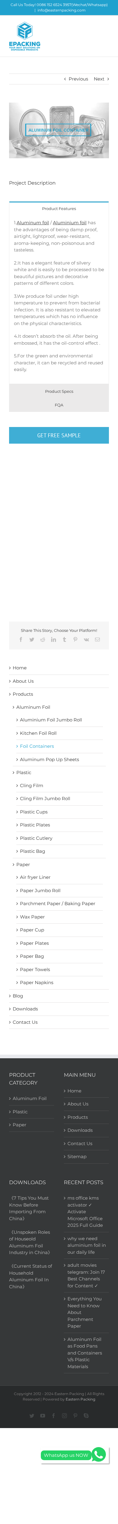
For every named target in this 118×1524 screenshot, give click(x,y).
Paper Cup (32, 930)
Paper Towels (35, 969)
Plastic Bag (32, 851)
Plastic (23, 772)
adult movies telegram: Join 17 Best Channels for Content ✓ (86, 1275)
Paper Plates (34, 943)
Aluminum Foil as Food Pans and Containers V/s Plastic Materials (84, 1352)
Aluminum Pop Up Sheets (49, 759)
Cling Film (31, 785)
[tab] (59, 208)
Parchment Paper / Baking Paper (57, 903)
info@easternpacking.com (62, 10)
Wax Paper (32, 917)
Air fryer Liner (35, 877)
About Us (23, 681)
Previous (78, 79)
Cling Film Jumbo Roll (45, 798)
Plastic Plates (35, 825)
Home (20, 668)
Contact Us (25, 1022)
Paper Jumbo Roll (40, 890)
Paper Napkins (36, 982)
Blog (18, 996)
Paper (23, 864)
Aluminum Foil (33, 707)
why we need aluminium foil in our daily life (86, 1245)
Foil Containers (37, 746)
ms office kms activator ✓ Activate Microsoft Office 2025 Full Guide (85, 1211)
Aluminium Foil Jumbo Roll (51, 720)
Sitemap (77, 1156)
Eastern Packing (80, 1399)
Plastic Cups (34, 812)
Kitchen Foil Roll (38, 733)
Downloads (25, 1009)
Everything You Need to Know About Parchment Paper (84, 1312)
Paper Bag (32, 956)
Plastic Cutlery (36, 838)
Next (99, 79)
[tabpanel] (59, 299)
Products (23, 694)
